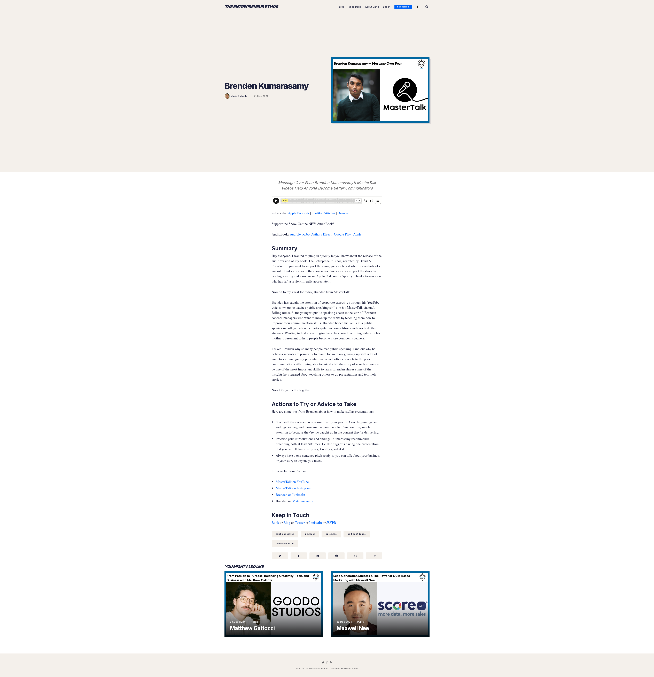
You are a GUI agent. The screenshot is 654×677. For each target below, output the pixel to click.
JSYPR (331, 522)
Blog (341, 6)
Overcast (344, 213)
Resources (354, 6)
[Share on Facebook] (299, 555)
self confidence (357, 534)
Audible (295, 234)
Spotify (316, 213)
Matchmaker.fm (303, 501)
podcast (310, 534)
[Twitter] (323, 662)
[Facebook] (327, 662)
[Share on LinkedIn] (317, 555)
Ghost (348, 668)
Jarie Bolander (239, 96)
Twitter (300, 522)
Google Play (342, 234)
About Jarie (372, 6)
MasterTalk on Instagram (293, 488)
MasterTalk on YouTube (292, 481)
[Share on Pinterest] (336, 555)
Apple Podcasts (298, 213)
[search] (427, 7)
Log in (386, 6)
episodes (331, 534)
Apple (357, 234)
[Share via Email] (355, 555)
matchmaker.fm (285, 543)
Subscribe (403, 6)
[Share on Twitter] (280, 555)
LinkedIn (315, 522)
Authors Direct (321, 234)
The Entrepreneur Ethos (251, 7)
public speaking (285, 534)
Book (275, 522)
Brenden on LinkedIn (290, 494)
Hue (356, 668)
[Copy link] (374, 555)
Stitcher (329, 213)
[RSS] (331, 662)
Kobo (306, 234)
